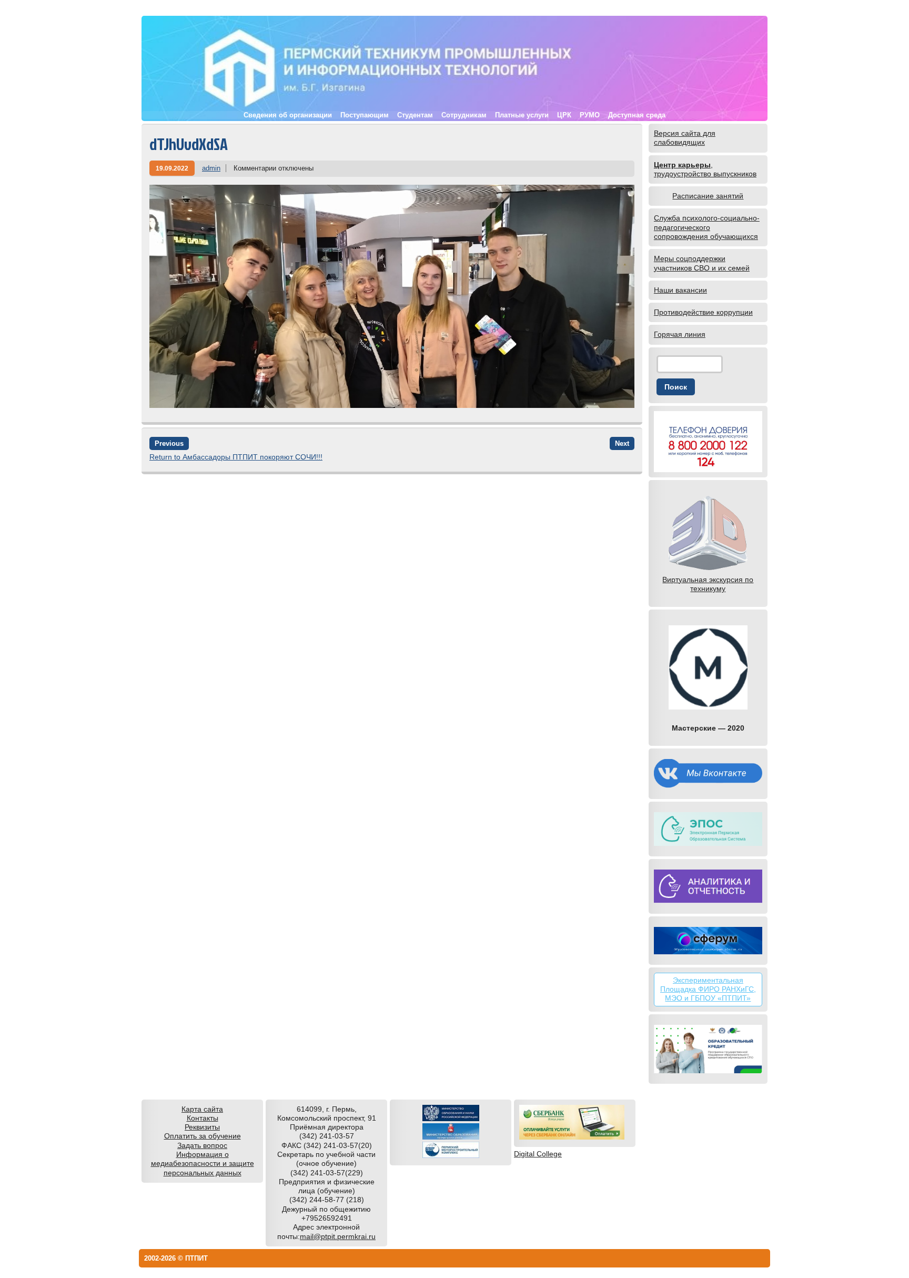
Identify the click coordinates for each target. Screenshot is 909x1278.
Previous (169, 443)
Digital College (538, 1154)
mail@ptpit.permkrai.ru (338, 1236)
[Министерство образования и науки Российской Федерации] (450, 1118)
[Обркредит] (708, 1049)
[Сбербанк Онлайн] (571, 1137)
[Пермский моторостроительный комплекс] (450, 1155)
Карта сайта (202, 1109)
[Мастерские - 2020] (708, 667)
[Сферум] (708, 940)
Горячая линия (679, 334)
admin (211, 168)
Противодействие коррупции (703, 312)
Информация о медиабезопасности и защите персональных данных (202, 1163)
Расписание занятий (707, 196)
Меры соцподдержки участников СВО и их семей (702, 263)
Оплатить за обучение (202, 1136)
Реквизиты (202, 1127)
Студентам (415, 115)
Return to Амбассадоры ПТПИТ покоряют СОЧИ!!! (235, 457)
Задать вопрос (202, 1145)
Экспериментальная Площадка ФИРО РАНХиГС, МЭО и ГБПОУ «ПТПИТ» (708, 989)
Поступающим (364, 115)
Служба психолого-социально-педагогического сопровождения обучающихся (707, 227)
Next (622, 443)
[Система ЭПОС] (708, 829)
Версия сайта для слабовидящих (684, 137)
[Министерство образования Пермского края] (450, 1137)
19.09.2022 (172, 168)
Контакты (202, 1118)
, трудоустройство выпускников (705, 169)
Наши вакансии (680, 290)
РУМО (590, 115)
